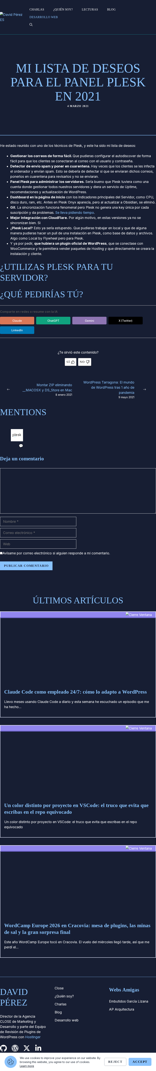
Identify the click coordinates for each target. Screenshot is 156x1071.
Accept (140, 1061)
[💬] (17, 440)
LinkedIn (17, 330)
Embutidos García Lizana (128, 1001)
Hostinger (33, 1037)
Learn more (27, 1066)
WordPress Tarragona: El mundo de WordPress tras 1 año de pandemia (108, 387)
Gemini (89, 320)
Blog (111, 9)
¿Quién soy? (63, 9)
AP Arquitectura (121, 1009)
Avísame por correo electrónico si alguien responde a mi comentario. (56, 553)
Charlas (36, 9)
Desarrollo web (67, 1020)
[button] (31, 25)
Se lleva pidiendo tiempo (74, 213)
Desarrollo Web (43, 17)
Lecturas (90, 9)
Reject (115, 1061)
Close (59, 988)
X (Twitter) (125, 320)
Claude (17, 320)
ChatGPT (53, 320)
